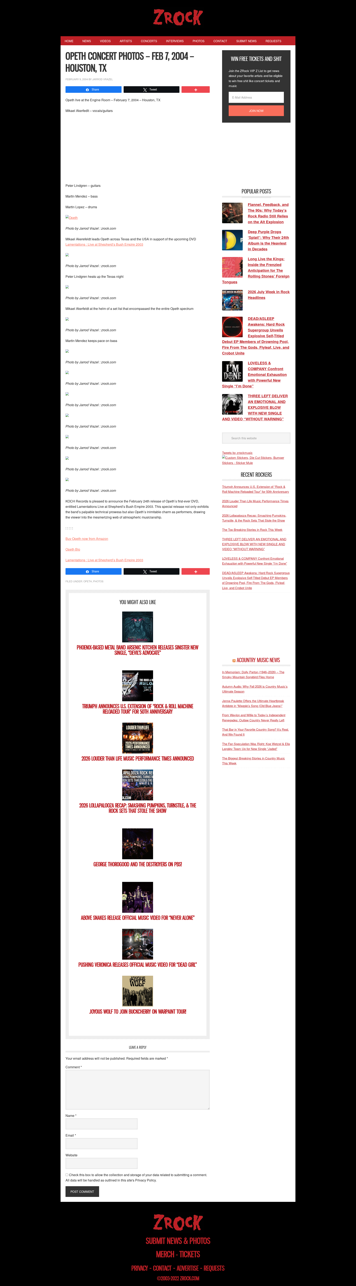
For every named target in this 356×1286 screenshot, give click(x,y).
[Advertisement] (138, 147)
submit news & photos (178, 1241)
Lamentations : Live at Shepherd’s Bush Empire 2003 (104, 244)
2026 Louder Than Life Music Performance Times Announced (138, 758)
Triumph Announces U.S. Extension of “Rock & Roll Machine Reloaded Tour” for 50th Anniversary (137, 709)
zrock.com (189, 1278)
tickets (189, 1254)
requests (214, 1268)
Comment (74, 1067)
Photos (98, 581)
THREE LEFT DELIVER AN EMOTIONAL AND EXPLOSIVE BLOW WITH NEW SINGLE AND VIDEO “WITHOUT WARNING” (254, 544)
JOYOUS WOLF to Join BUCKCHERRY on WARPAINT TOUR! (137, 1011)
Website (71, 1155)
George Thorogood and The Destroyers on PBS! (138, 864)
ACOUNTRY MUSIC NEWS (258, 660)
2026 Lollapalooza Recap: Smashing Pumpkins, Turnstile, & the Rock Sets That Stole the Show (137, 808)
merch (165, 1254)
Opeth (87, 581)
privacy (139, 1268)
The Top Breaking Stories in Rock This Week (252, 529)
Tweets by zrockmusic (237, 452)
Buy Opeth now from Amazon (87, 538)
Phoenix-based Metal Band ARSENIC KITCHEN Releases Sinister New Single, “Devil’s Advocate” (137, 650)
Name (71, 1115)
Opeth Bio (73, 549)
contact (162, 1268)
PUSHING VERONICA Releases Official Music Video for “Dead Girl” (137, 965)
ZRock (178, 17)
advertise (188, 1268)
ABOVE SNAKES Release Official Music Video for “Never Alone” (137, 918)
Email (71, 1135)
